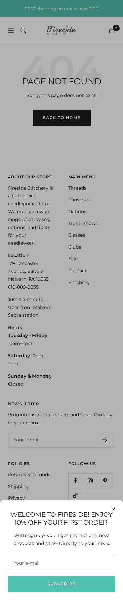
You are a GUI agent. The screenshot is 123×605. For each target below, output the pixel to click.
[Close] (113, 510)
